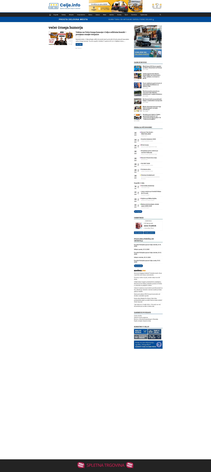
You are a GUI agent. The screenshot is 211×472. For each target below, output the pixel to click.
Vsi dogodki (138, 211)
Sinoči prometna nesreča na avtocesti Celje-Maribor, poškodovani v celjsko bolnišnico (152, 92)
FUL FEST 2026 (145, 163)
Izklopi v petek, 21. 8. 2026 (141, 249)
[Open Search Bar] (160, 15)
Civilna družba (138, 315)
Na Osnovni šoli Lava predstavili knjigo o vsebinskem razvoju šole (152, 99)
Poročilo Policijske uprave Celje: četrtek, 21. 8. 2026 (147, 245)
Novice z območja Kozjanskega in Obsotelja (146, 319)
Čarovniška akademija (147, 185)
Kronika (119, 14)
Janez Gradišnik (150, 226)
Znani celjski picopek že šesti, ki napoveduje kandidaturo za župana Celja (152, 84)
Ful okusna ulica (146, 169)
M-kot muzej (145, 145)
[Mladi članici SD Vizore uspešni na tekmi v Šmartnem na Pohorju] (137, 68)
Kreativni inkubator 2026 (148, 139)
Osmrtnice (134, 14)
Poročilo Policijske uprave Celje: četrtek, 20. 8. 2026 (147, 253)
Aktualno (71, 14)
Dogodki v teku (139, 183)
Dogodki (55, 14)
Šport (126, 14)
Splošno (111, 14)
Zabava (98, 14)
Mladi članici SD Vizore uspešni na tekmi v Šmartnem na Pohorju (152, 67)
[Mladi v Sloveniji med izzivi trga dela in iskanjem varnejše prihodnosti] (137, 109)
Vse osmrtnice (139, 232)
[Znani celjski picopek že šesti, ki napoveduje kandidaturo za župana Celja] (137, 85)
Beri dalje (79, 44)
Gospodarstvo (81, 14)
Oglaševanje (143, 14)
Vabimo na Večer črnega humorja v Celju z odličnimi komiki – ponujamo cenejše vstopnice (101, 33)
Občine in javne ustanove (141, 317)
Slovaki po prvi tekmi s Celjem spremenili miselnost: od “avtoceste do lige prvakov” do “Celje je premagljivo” (152, 117)
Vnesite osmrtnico (149, 232)
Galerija (63, 14)
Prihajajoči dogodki (143, 127)
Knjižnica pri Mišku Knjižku (149, 198)
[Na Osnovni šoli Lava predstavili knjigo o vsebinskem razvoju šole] (137, 101)
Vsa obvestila (138, 266)
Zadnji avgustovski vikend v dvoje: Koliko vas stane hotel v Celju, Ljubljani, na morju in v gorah (151, 76)
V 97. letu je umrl (148, 223)
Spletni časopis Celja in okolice (50, 15)
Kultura (90, 14)
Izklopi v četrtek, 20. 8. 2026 (142, 257)
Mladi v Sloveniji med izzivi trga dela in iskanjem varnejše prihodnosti (152, 108)
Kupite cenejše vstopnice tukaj (142, 321)
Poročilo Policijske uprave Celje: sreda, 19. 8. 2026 (147, 261)
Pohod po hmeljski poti (147, 175)
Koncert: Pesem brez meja (149, 157)
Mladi (104, 14)
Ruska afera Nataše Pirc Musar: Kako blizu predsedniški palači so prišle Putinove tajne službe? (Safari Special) (148, 300)
